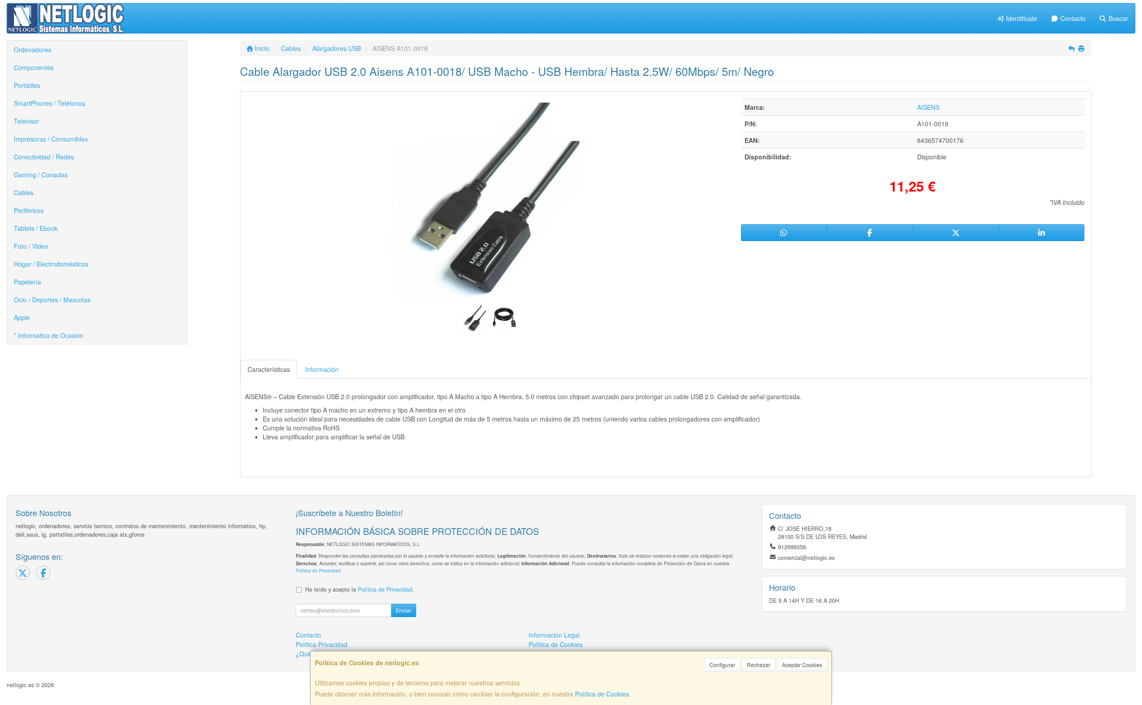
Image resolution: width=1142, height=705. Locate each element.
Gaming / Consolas (41, 174)
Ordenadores (32, 49)
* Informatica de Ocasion (48, 335)
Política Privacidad (322, 644)
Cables (23, 192)
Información (322, 369)
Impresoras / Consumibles (51, 138)
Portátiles (27, 85)
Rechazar (758, 664)
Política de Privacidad (318, 570)
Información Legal (554, 634)
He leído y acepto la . (359, 589)
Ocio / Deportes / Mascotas (52, 299)
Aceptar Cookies (802, 664)
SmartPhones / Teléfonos (49, 103)
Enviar (403, 610)
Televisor (26, 121)
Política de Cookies (602, 693)
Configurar (722, 664)
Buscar (1117, 18)
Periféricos (29, 210)
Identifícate (1020, 18)
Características (269, 369)
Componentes (34, 67)
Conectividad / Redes (44, 156)
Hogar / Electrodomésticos (51, 263)
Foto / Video (31, 246)
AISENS (928, 107)
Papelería (27, 281)
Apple (22, 317)
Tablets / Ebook (36, 228)
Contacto (1072, 18)
